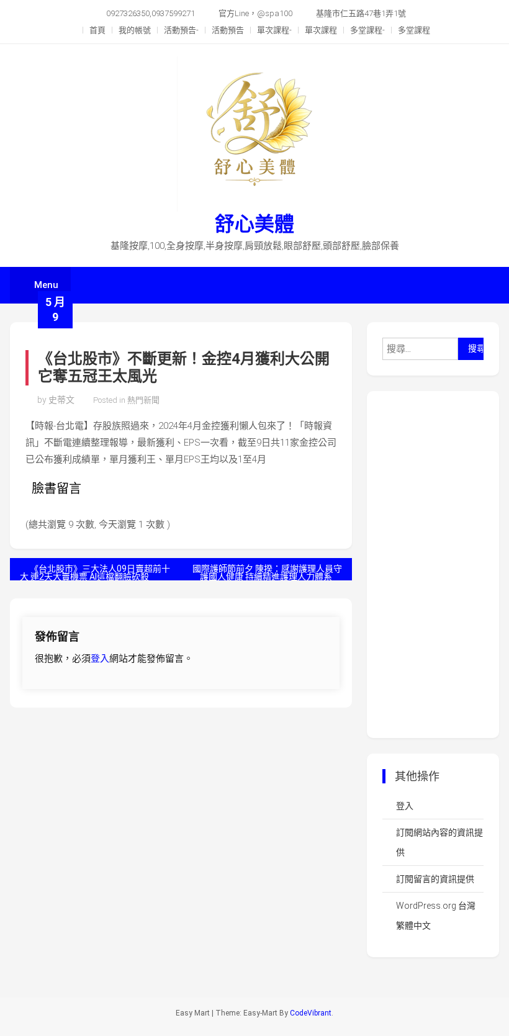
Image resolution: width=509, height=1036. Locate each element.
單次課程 (321, 30)
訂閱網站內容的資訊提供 (439, 842)
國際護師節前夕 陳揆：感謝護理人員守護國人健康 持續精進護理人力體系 (267, 572)
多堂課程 (414, 30)
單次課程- (274, 30)
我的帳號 (135, 30)
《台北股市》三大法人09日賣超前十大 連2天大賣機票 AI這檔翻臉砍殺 (95, 572)
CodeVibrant (310, 1013)
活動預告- (181, 30)
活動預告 (228, 30)
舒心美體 (254, 224)
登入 (100, 658)
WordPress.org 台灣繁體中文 (435, 915)
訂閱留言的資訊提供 (435, 879)
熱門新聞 (143, 400)
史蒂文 (61, 400)
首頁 (97, 30)
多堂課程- (367, 30)
